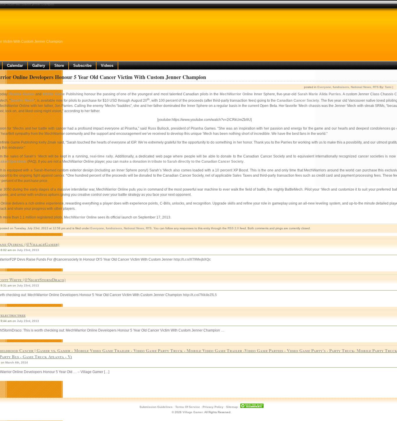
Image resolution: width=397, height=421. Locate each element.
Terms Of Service (187, 407)
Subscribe (82, 65)
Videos (107, 65)
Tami (388, 87)
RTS (376, 87)
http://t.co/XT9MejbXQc (192, 259)
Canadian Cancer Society (298, 100)
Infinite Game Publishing (63, 94)
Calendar (15, 65)
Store (59, 65)
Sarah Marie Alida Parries (319, 94)
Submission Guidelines (156, 407)
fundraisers (341, 87)
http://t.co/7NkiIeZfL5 (200, 295)
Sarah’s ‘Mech (22, 100)
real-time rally (101, 156)
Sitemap (232, 407)
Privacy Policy (213, 407)
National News (361, 87)
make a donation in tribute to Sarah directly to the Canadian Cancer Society (181, 162)
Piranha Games (22, 94)
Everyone (324, 87)
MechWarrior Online (236, 94)
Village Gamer (193, 412)
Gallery (38, 65)
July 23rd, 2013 (28, 250)
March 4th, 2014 (16, 362)
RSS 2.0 (233, 228)
